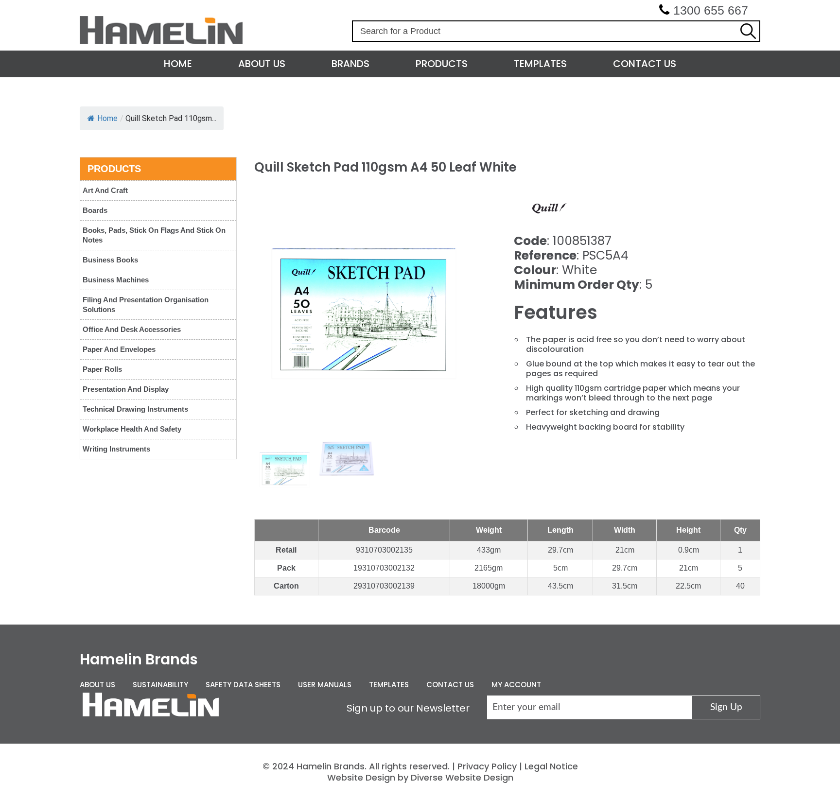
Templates (540, 63)
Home (178, 63)
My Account (516, 684)
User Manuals (324, 684)
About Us (261, 63)
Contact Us (644, 63)
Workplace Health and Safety (132, 429)
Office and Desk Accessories (132, 329)
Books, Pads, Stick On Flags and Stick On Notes (154, 235)
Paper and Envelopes (119, 349)
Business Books (110, 260)
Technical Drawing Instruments (135, 409)
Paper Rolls (102, 369)
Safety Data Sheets (243, 684)
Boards (95, 210)
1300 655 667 (710, 10)
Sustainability (160, 684)
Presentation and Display (126, 389)
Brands (350, 63)
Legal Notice (551, 766)
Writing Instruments (116, 449)
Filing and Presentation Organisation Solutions (146, 304)
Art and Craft (105, 190)
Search (748, 31)
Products (442, 63)
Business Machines (116, 280)
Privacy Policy (487, 766)
